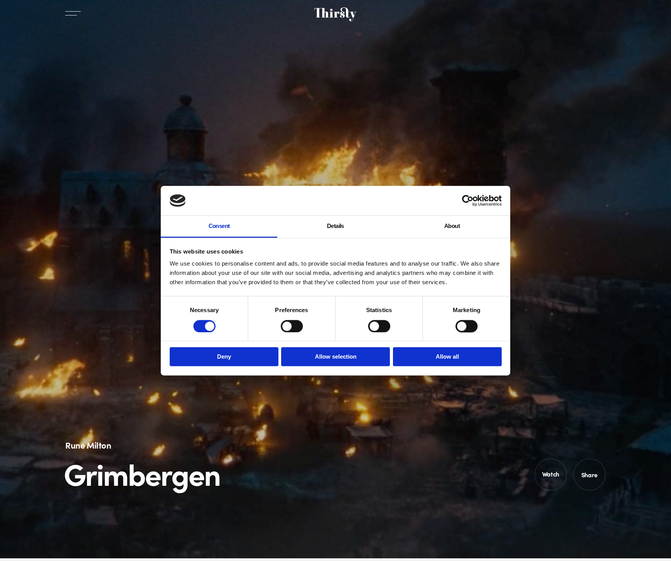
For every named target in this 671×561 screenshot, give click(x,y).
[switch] (292, 326)
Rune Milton (88, 445)
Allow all (447, 357)
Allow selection (335, 357)
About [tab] (452, 226)
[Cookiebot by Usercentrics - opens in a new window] (468, 200)
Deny (224, 357)
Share (589, 474)
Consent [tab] (219, 226)
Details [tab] (335, 226)
